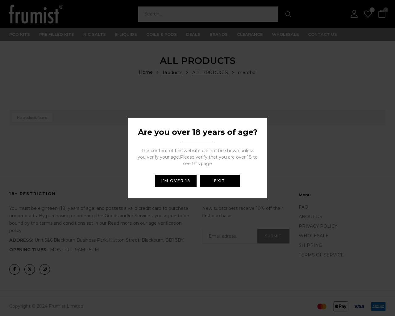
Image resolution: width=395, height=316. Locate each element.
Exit (219, 180)
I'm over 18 (175, 180)
